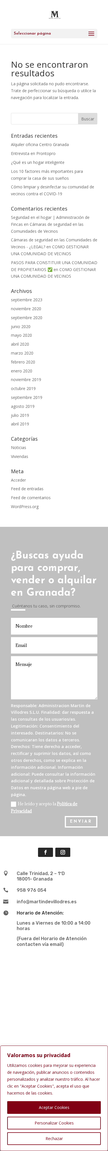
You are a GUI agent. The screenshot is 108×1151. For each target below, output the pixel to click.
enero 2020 (21, 371)
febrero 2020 (23, 362)
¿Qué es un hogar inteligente (38, 162)
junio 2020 (21, 326)
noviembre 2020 (26, 308)
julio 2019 (20, 415)
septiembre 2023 (26, 299)
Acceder (18, 480)
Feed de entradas (27, 488)
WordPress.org (25, 506)
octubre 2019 (23, 388)
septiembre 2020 (26, 317)
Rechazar (54, 1138)
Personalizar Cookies (54, 1123)
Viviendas (19, 456)
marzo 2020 (22, 353)
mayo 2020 (21, 335)
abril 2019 (20, 424)
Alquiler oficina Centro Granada (40, 144)
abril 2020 (20, 344)
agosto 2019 (23, 406)
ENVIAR (81, 821)
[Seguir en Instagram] (62, 852)
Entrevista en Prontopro (33, 153)
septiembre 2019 (26, 397)
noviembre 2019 (26, 379)
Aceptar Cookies (54, 1107)
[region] (54, 1098)
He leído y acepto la (44, 807)
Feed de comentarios (31, 497)
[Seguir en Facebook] (45, 852)
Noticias (18, 447)
